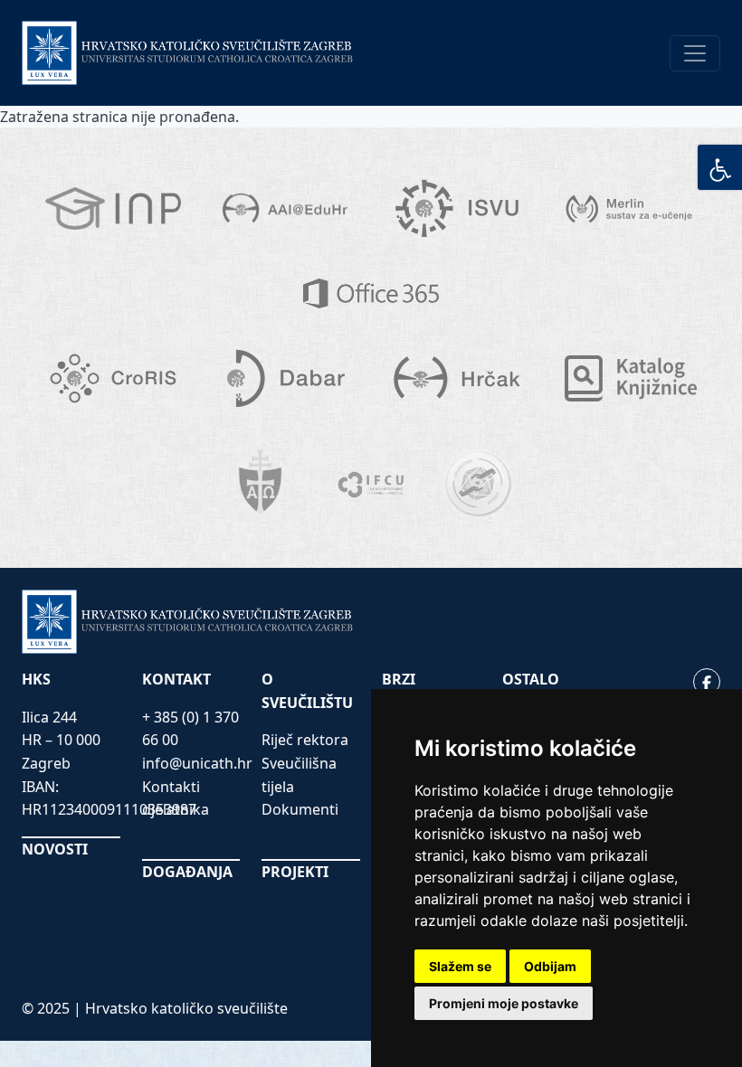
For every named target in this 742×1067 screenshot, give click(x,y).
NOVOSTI (55, 849)
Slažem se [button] (460, 966)
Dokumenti (300, 809)
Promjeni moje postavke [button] (503, 1003)
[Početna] (188, 53)
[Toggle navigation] (695, 53)
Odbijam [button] (550, 966)
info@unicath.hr (197, 763)
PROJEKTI (295, 872)
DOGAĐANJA (187, 872)
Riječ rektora (305, 740)
